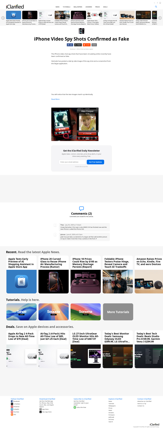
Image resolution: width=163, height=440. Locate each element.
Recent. (11, 252)
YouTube (16, 412)
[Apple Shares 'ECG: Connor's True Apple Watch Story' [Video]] (94, 19)
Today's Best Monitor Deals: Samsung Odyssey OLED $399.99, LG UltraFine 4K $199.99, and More (143, 24)
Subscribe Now (81, 407)
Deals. (10, 327)
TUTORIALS (66, 7)
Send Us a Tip (141, 403)
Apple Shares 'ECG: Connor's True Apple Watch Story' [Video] (93, 22)
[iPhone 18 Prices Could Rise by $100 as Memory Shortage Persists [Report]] (78, 19)
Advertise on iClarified (144, 401)
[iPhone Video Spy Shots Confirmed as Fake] (74, 124)
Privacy (157, 427)
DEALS (105, 7)
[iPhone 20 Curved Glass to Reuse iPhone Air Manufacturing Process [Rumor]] (29, 19)
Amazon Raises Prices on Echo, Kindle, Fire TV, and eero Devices (126, 22)
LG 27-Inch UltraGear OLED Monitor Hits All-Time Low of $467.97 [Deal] (85, 337)
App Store (45, 409)
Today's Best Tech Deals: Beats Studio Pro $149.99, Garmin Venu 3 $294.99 (148, 337)
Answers (111, 413)
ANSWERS (89, 7)
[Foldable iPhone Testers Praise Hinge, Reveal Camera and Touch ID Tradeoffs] (62, 19)
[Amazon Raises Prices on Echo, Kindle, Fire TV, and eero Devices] (127, 19)
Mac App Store (47, 412)
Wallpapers (112, 406)
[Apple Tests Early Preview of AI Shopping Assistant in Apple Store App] (13, 19)
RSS (15, 414)
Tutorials (111, 403)
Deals (110, 410)
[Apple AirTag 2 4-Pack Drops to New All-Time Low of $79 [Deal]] (46, 19)
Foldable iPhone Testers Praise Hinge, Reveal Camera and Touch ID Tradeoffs (61, 23)
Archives (111, 419)
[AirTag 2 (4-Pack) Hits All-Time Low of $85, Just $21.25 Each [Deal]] (110, 19)
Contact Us (140, 406)
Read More (55, 99)
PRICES (97, 7)
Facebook (17, 401)
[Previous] (3, 18)
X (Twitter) (17, 404)
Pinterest (16, 406)
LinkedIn (16, 409)
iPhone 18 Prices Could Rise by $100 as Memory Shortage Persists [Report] (78, 22)
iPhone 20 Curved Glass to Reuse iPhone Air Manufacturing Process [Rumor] (29, 23)
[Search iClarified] (156, 7)
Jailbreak (111, 417)
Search (111, 422)
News (110, 401)
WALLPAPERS (78, 7)
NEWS (57, 7)
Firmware (112, 415)
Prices (110, 408)
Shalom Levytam (89, 49)
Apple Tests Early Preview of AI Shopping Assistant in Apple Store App (13, 22)
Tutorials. (13, 300)
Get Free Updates (95, 162)
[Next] (160, 18)
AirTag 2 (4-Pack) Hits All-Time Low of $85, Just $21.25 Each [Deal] (110, 22)
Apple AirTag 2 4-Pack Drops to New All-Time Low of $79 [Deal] (45, 22)
